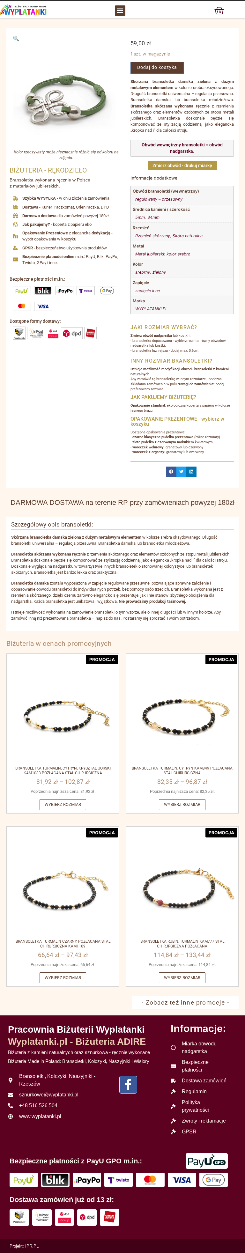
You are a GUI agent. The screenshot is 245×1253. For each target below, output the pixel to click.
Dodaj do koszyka (157, 67)
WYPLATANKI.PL (151, 308)
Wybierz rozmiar (63, 804)
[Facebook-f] (128, 1085)
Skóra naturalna (188, 235)
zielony (159, 272)
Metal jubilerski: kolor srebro (162, 254)
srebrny (142, 272)
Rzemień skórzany (152, 235)
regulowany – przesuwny (158, 199)
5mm (140, 217)
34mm (153, 217)
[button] (120, 10)
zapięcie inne (147, 290)
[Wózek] (219, 10)
